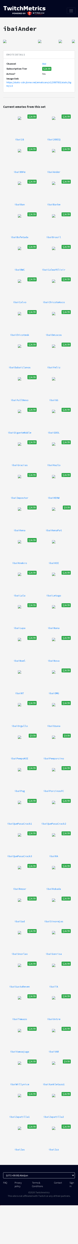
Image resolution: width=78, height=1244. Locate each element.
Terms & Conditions (37, 1184)
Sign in (71, 1184)
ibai (44, 63)
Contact (58, 1182)
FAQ (5, 1182)
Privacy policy (18, 1184)
